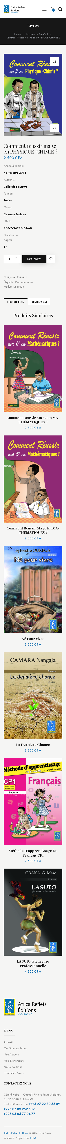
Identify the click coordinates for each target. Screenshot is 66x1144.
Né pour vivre (33, 638)
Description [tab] (15, 301)
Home (17, 34)
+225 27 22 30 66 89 (44, 1104)
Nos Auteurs (11, 1054)
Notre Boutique (13, 1067)
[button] (54, 61)
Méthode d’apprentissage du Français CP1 (33, 852)
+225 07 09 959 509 (19, 1109)
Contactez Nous (13, 1073)
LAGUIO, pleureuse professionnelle (33, 963)
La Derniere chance (33, 744)
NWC (33, 1138)
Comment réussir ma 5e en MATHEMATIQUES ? (33, 530)
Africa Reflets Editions (16, 1133)
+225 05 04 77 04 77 (19, 1114)
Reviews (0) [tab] (39, 301)
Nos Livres (30, 34)
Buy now (34, 258)
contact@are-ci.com (16, 1104)
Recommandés (24, 282)
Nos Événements (14, 1061)
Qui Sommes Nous (15, 1048)
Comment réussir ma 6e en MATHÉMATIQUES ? (33, 419)
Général (43, 34)
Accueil (8, 1042)
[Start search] (60, 9)
